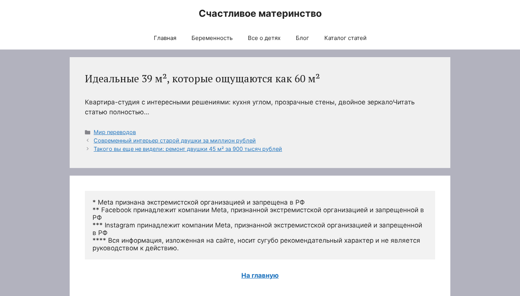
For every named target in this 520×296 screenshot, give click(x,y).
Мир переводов (115, 132)
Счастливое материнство (260, 13)
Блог (302, 38)
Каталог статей (345, 38)
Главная (165, 38)
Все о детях (264, 38)
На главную (260, 275)
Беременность (212, 38)
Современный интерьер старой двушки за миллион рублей (175, 140)
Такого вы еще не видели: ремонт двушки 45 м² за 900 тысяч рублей (188, 149)
